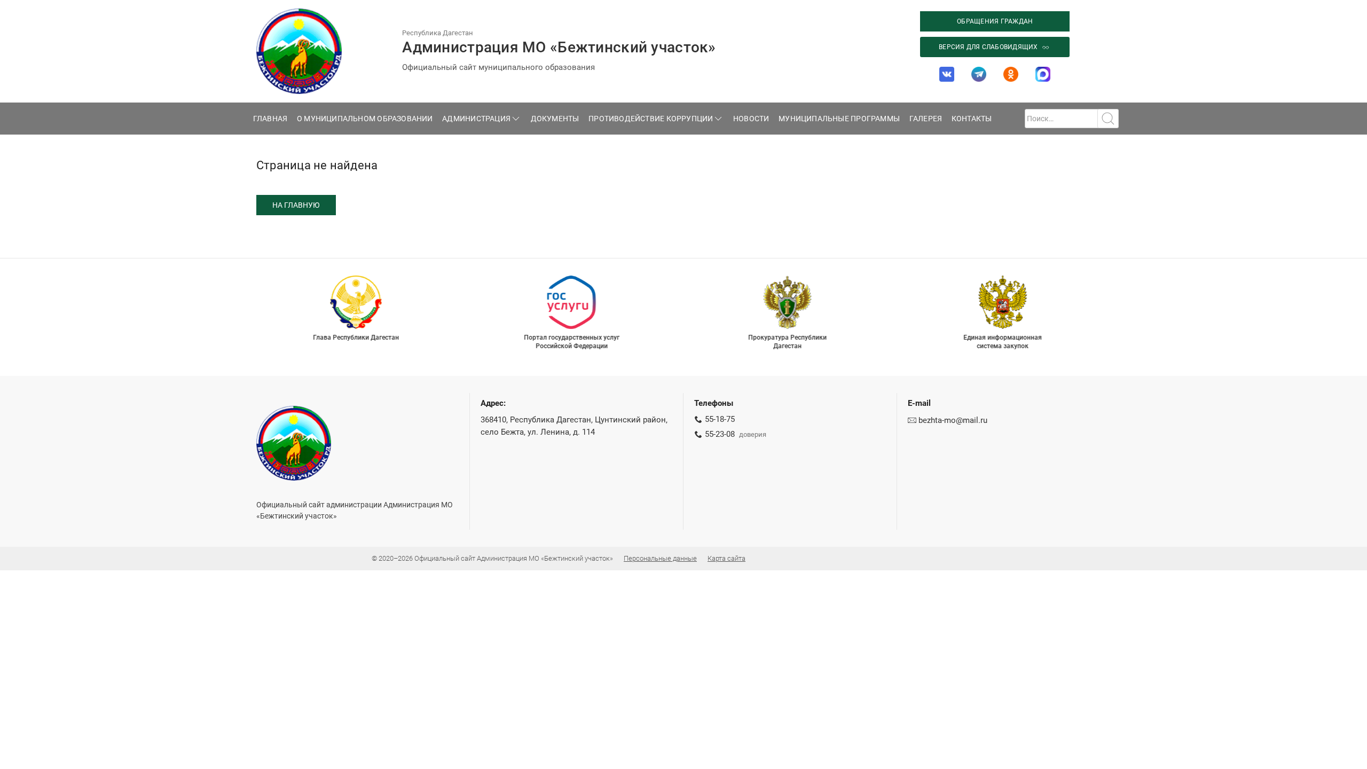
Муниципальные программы (839, 118)
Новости (751, 118)
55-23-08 (720, 434)
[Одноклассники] (1011, 74)
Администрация (476, 118)
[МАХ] (1043, 74)
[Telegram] (979, 74)
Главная (270, 118)
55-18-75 (720, 419)
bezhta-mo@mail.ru (952, 420)
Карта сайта (726, 558)
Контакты (972, 118)
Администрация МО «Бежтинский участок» (559, 47)
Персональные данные (660, 558)
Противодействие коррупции (650, 118)
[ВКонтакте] (947, 74)
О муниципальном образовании (365, 118)
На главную (296, 205)
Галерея (925, 118)
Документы (555, 118)
